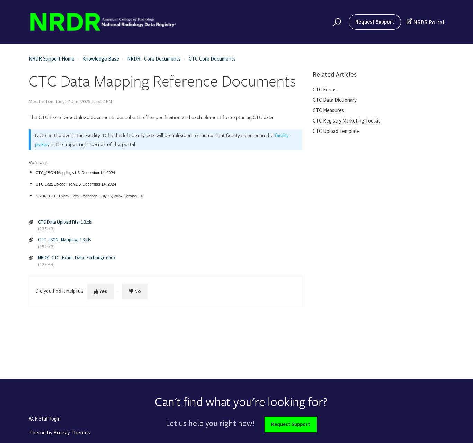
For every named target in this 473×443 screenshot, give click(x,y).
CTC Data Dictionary (335, 100)
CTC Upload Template (336, 131)
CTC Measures (328, 110)
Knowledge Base (100, 58)
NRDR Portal (425, 22)
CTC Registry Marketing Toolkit (346, 120)
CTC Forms (325, 89)
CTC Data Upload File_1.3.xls (65, 222)
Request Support (374, 21)
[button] (336, 22)
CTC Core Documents (212, 58)
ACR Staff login (45, 419)
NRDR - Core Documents (154, 58)
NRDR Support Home (51, 58)
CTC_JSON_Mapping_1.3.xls (64, 240)
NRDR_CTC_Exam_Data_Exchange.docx (76, 258)
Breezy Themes (71, 432)
